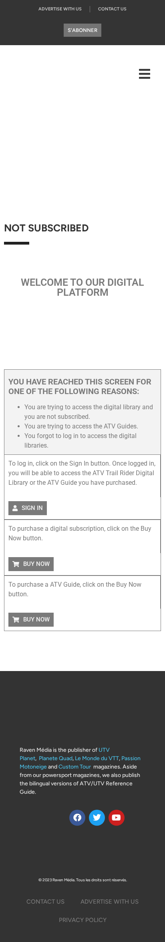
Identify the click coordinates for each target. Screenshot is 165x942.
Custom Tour (74, 766)
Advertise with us (60, 9)
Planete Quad (55, 758)
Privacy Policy (83, 920)
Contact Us (112, 9)
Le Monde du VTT (97, 758)
